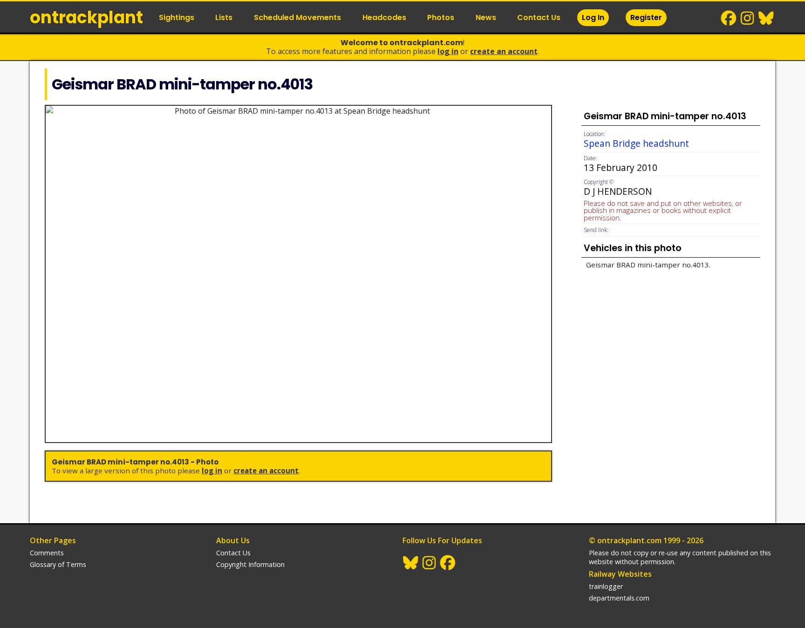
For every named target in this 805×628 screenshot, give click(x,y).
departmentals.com (619, 598)
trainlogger (606, 586)
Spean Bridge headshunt (636, 143)
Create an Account (504, 51)
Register (646, 17)
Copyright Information (250, 564)
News (486, 17)
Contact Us (538, 17)
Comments (47, 552)
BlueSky (766, 18)
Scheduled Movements (297, 17)
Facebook (729, 18)
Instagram (747, 18)
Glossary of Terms (58, 564)
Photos (440, 17)
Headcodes (384, 17)
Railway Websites (620, 574)
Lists (223, 17)
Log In (593, 17)
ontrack (86, 17)
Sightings (176, 17)
